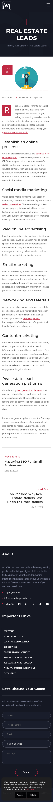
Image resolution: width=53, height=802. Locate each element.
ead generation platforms (30, 390)
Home (9, 46)
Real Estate (20, 46)
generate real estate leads (15, 133)
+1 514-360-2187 (12, 593)
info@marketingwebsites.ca (17, 598)
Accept (20, 795)
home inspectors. (31, 319)
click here (29, 789)
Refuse (33, 795)
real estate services (11, 204)
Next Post (43, 489)
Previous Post (12, 457)
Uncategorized (35, 97)
